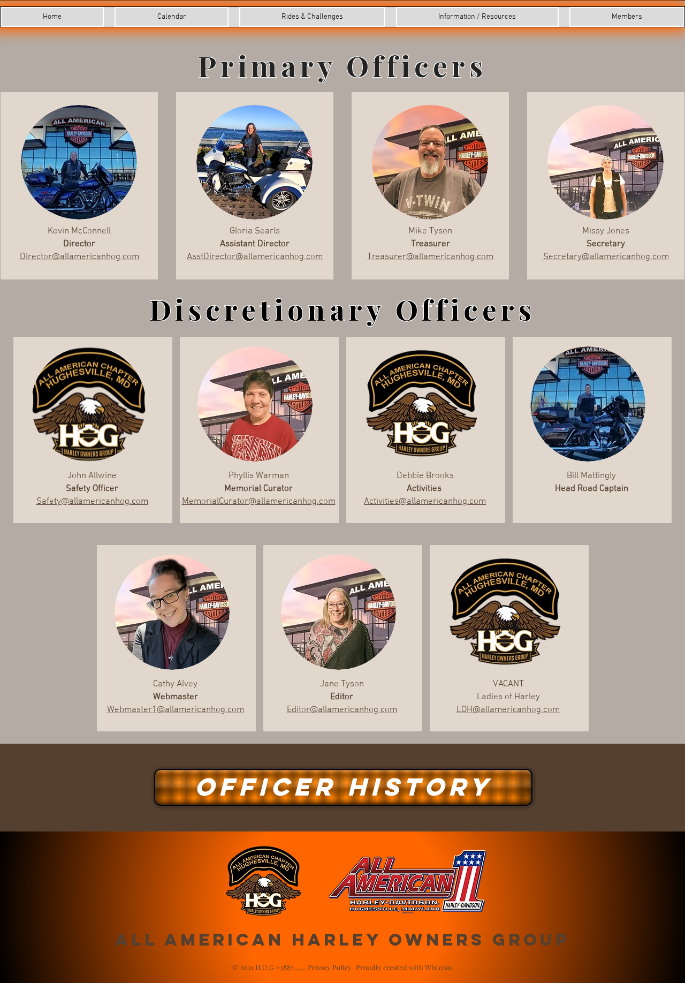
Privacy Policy (329, 967)
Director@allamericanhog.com (79, 257)
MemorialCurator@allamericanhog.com (259, 501)
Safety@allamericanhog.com (92, 501)
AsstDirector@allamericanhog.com (255, 257)
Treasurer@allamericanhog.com (430, 257)
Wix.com (438, 967)
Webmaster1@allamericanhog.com (175, 710)
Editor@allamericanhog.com (342, 710)
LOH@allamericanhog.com (508, 710)
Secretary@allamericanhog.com (606, 257)
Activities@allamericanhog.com (425, 501)
